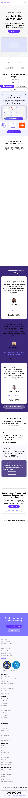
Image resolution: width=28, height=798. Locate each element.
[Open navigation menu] (25, 2)
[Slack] (8, 793)
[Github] (20, 793)
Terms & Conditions (7, 795)
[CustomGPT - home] (6, 2)
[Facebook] (15, 793)
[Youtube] (18, 793)
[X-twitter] (13, 793)
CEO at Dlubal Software (14, 395)
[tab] (7, 86)
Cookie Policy (22, 795)
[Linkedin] (10, 793)
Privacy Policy (15, 795)
